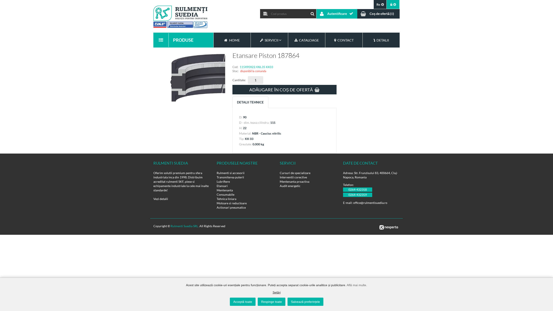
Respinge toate (271, 301)
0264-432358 (357, 189)
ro (378, 4)
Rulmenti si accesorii (231, 173)
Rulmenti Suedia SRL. (185, 226)
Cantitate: (239, 80)
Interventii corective (293, 177)
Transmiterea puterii (230, 177)
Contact (345, 40)
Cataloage (308, 40)
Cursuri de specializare (295, 173)
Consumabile (225, 194)
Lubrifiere (223, 181)
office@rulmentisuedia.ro (370, 203)
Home (234, 40)
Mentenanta (225, 190)
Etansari (222, 186)
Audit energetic (290, 186)
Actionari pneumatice (231, 207)
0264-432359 (357, 195)
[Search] (312, 12)
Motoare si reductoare (232, 203)
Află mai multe (356, 285)
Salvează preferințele (305, 301)
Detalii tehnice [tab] (250, 102)
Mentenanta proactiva (294, 181)
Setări (277, 292)
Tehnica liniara (226, 199)
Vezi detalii (160, 199)
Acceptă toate (242, 301)
